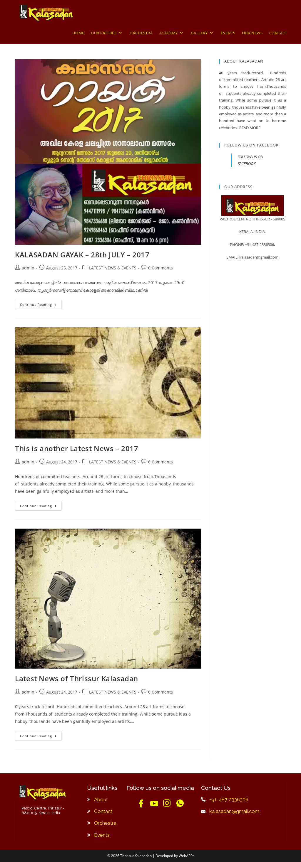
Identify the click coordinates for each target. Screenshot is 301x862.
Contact (103, 811)
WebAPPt (186, 855)
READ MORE (249, 127)
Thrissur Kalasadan (136, 855)
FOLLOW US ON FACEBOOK (251, 145)
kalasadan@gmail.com (234, 811)
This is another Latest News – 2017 (76, 448)
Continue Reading (41, 303)
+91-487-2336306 (228, 799)
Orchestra (105, 823)
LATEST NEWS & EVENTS (112, 268)
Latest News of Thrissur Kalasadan (76, 678)
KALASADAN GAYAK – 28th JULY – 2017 (82, 254)
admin (28, 268)
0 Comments (160, 268)
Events (102, 835)
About (101, 799)
